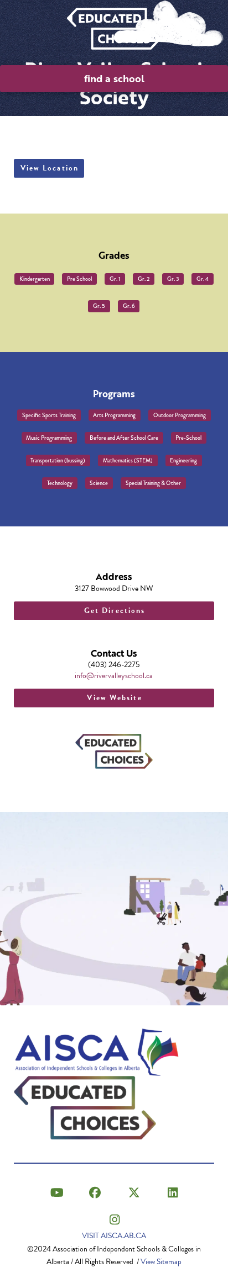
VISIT (114, 1236)
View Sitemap (161, 1261)
